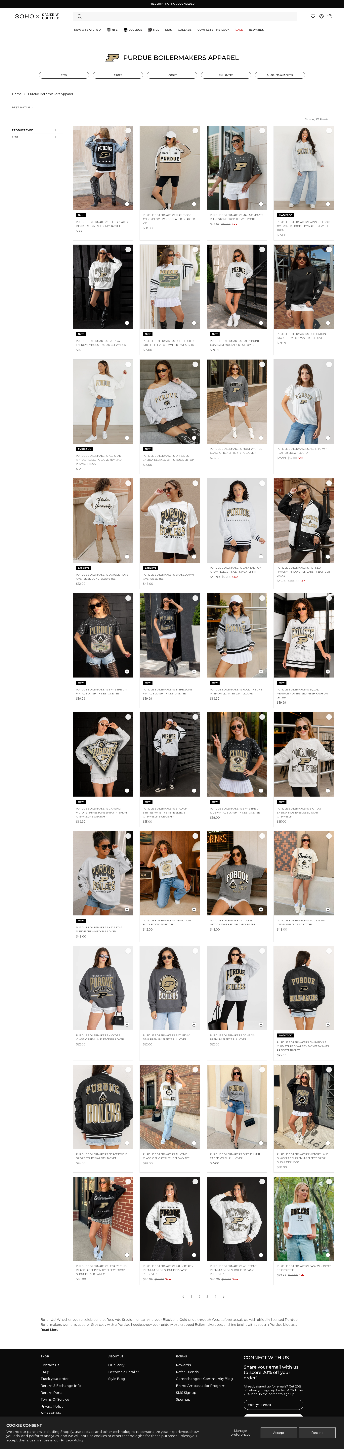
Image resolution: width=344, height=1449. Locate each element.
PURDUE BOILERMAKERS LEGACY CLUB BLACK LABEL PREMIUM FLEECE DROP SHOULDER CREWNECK (101, 1270)
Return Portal (52, 1392)
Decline (317, 1433)
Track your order (55, 1379)
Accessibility (51, 1413)
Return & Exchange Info (61, 1385)
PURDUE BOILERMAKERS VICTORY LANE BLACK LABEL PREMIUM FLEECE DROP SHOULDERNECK (302, 1158)
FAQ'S (45, 1372)
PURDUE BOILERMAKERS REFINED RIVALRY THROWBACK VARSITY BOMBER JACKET (303, 571)
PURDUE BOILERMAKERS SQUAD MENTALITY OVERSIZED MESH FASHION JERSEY (302, 693)
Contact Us (50, 1365)
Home (17, 94)
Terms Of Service (55, 1399)
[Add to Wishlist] (128, 130)
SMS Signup (186, 1392)
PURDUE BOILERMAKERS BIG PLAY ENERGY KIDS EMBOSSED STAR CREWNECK (299, 812)
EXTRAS (181, 1356)
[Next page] (224, 1297)
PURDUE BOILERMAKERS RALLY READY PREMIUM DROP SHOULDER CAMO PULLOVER (168, 1270)
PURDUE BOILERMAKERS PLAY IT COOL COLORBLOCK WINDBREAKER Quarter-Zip (169, 219)
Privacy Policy (72, 1440)
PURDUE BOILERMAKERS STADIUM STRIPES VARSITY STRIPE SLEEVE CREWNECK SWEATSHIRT (165, 812)
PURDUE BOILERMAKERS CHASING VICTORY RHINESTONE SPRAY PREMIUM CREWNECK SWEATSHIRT (101, 812)
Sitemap (183, 1399)
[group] (172, 4)
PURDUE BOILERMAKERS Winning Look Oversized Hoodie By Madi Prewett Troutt (303, 226)
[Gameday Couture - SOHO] (37, 16)
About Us (115, 1356)
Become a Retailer (123, 1372)
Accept (278, 1433)
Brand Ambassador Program (201, 1385)
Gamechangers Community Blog (204, 1379)
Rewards (183, 1365)
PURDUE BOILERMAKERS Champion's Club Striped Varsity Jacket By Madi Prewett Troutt (303, 1046)
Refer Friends (187, 1372)
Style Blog (116, 1379)
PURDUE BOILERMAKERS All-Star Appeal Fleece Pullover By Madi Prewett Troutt (99, 459)
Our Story (116, 1365)
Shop (45, 1356)
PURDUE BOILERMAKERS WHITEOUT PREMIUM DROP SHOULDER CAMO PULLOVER (233, 1270)
